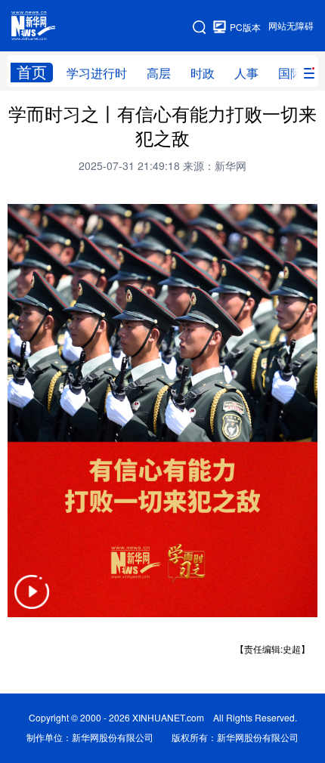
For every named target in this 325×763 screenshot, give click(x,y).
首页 (32, 72)
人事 (246, 73)
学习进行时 (97, 73)
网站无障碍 (291, 26)
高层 (159, 73)
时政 (202, 73)
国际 (290, 73)
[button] (32, 601)
